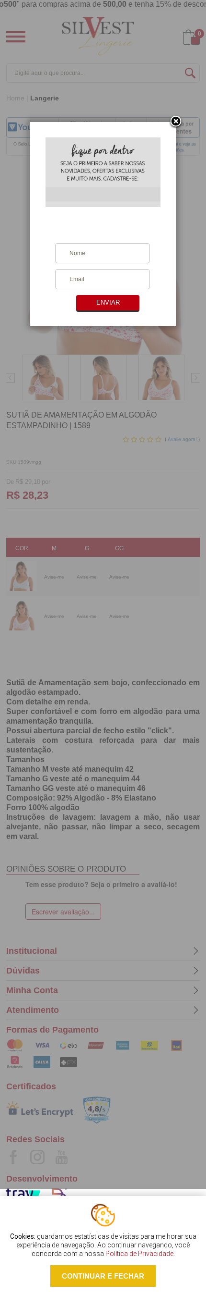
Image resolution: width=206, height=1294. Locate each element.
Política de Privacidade (139, 1253)
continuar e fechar (103, 1276)
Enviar (108, 302)
